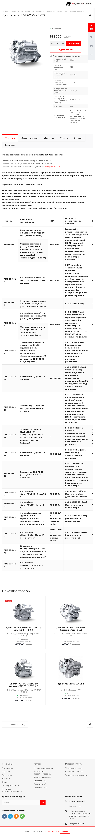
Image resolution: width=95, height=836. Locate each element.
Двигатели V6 (40, 781)
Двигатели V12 (40, 788)
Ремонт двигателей (42, 777)
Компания (7, 764)
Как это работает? (52, 831)
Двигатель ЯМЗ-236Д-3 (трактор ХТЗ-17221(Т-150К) (23, 628)
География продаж (10, 785)
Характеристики (30, 138)
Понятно (64, 831)
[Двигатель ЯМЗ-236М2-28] (25, 51)
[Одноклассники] (16, 816)
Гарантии (10, 145)
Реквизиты (7, 775)
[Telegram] (10, 816)
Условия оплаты (73, 764)
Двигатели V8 (40, 784)
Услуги (37, 764)
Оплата (64, 138)
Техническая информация (76, 775)
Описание (10, 138)
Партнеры (6, 772)
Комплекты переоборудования (42, 773)
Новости (6, 778)
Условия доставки (73, 768)
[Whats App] (22, 816)
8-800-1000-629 (77, 801)
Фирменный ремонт (74, 772)
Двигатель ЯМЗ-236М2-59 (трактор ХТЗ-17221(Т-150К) (23, 685)
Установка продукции (43, 768)
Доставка (49, 138)
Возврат (78, 138)
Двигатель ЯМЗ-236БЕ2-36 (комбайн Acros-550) (70, 628)
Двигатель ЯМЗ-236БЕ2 (71, 684)
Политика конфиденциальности (12, 790)
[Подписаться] (43, 802)
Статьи (5, 782)
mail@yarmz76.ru (53, 166)
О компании (7, 768)
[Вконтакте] (4, 816)
